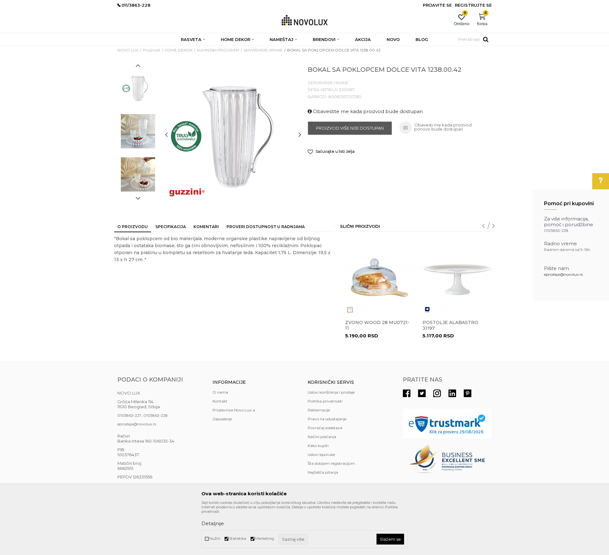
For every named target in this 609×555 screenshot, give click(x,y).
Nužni (214, 538)
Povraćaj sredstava (325, 427)
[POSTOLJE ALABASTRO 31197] (456, 277)
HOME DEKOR (179, 50)
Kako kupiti (318, 445)
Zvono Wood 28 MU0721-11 (377, 325)
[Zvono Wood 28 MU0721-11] (378, 277)
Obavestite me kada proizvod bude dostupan (367, 111)
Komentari (206, 226)
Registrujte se (473, 5)
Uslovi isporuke (321, 454)
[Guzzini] (187, 192)
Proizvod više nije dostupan (350, 128)
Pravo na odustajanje (327, 418)
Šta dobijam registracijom (331, 463)
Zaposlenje (222, 418)
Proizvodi (151, 50)
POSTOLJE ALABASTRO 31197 (450, 325)
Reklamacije (319, 410)
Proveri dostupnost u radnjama (265, 226)
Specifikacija (170, 226)
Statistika (237, 538)
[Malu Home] (350, 310)
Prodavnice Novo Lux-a (234, 410)
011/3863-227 (129, 415)
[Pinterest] (467, 393)
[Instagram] (437, 393)
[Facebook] (406, 393)
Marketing (264, 538)
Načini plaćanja (322, 436)
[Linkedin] (452, 393)
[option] (138, 88)
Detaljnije (212, 523)
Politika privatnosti (325, 401)
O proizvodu (132, 226)
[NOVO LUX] (304, 20)
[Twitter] (422, 393)
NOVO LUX (127, 50)
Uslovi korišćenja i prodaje (331, 392)
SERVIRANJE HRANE (263, 50)
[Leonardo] (427, 310)
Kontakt (220, 401)
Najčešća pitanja (323, 472)
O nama (220, 392)
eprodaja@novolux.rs (563, 274)
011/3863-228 (155, 415)
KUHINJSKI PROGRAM (218, 50)
